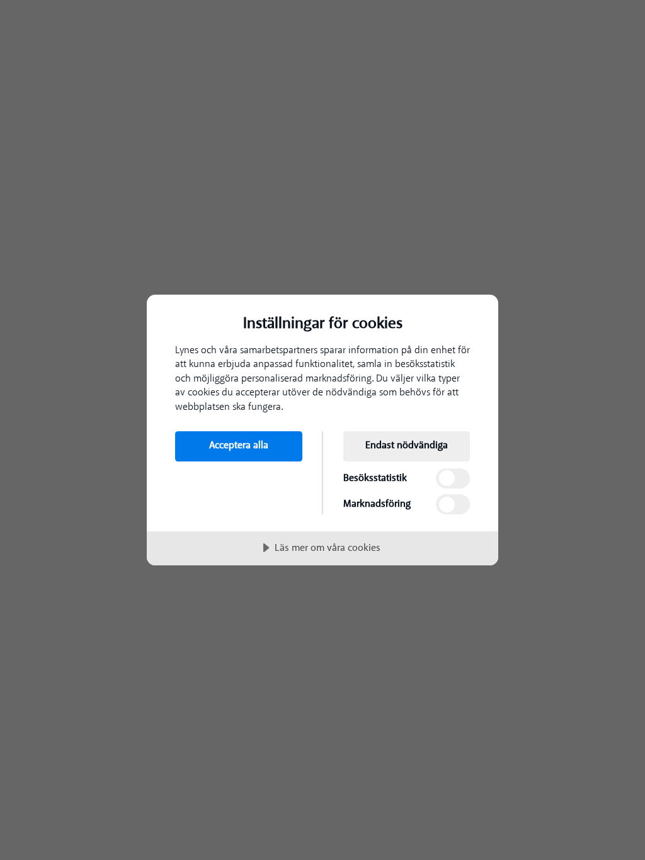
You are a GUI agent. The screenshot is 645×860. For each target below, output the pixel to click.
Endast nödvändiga (406, 445)
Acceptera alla (238, 445)
